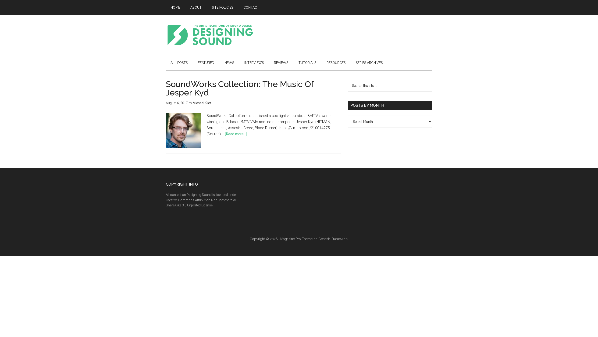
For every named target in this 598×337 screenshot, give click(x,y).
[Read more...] (236, 134)
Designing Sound (210, 34)
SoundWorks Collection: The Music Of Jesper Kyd (240, 88)
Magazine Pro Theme (296, 239)
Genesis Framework (333, 239)
